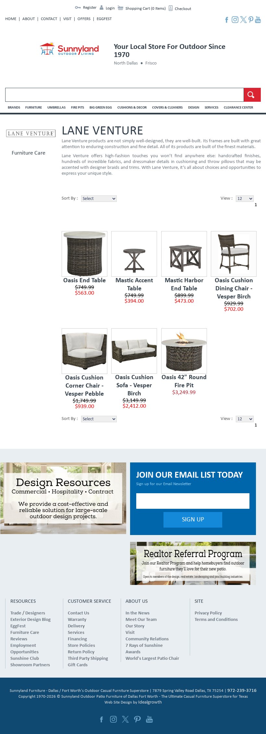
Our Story (135, 626)
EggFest (104, 19)
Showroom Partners (30, 665)
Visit (67, 19)
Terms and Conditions (216, 619)
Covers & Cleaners (167, 108)
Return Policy (81, 652)
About (28, 19)
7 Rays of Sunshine (144, 645)
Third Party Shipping (88, 658)
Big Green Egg (101, 108)
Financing (77, 639)
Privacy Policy (208, 613)
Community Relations (147, 639)
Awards (133, 652)
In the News (138, 613)
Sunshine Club (24, 658)
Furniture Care (28, 153)
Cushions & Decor (132, 108)
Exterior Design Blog (30, 619)
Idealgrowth (150, 702)
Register (90, 8)
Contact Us (78, 613)
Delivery (76, 626)
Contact (49, 19)
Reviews (18, 639)
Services (211, 108)
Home (10, 19)
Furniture (33, 108)
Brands (14, 108)
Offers (84, 19)
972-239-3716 (242, 690)
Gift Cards (78, 665)
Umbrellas (56, 108)
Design (193, 108)
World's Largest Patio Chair (152, 658)
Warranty (77, 619)
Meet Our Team (141, 619)
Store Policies (81, 645)
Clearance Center (238, 108)
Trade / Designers (27, 613)
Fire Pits (77, 108)
